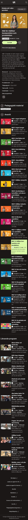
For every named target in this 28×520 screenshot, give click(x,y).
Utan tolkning (12, 47)
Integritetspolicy (13, 511)
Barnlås (14, 489)
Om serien (20, 9)
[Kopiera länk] (3, 96)
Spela (8, 42)
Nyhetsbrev (13, 492)
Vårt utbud (13, 478)
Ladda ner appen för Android (13, 485)
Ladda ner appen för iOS (13, 481)
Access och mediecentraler (13, 500)
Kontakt (13, 496)
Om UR (13, 504)
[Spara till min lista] (19, 42)
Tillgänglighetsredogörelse (13, 507)
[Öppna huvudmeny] (2, 2)
